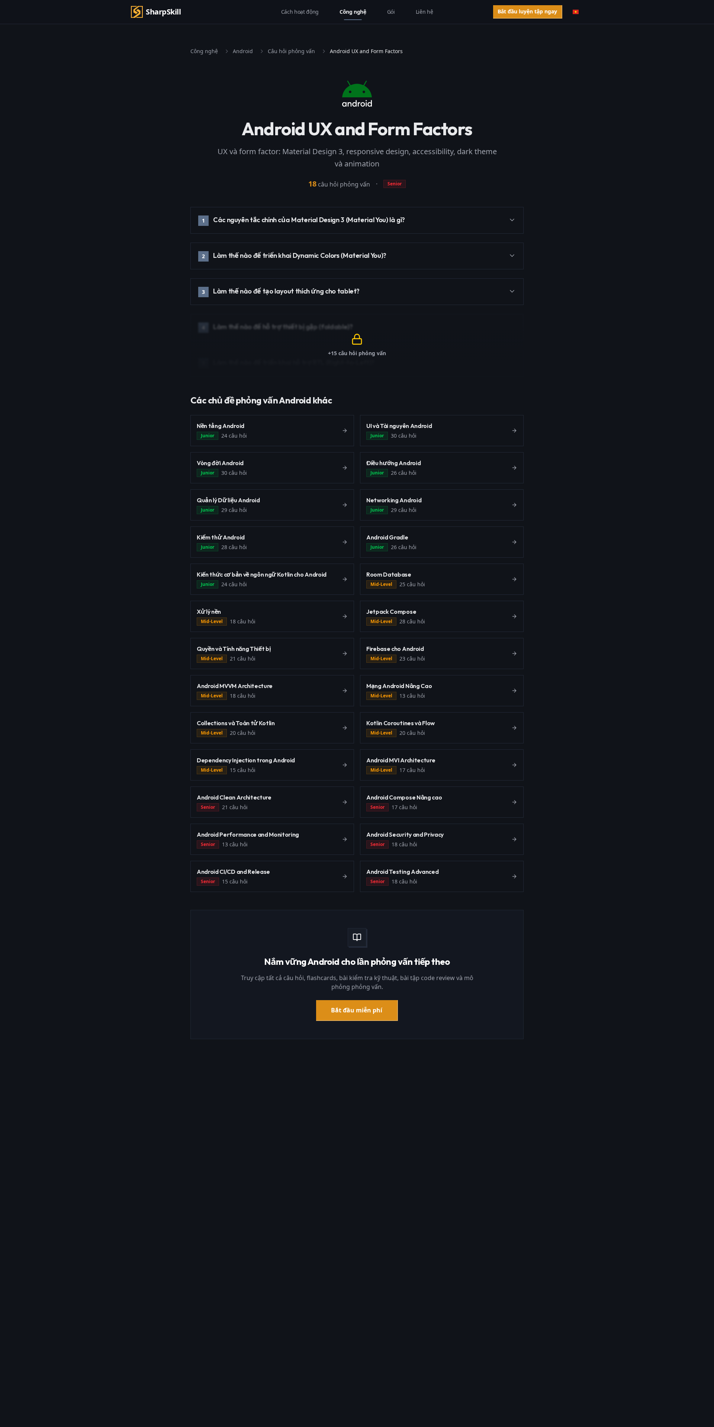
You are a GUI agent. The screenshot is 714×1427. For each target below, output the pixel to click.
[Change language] (575, 12)
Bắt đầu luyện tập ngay (527, 11)
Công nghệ (353, 11)
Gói (391, 11)
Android (243, 51)
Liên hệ (424, 11)
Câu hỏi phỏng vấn (291, 51)
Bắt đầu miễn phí (356, 1010)
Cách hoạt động (300, 11)
